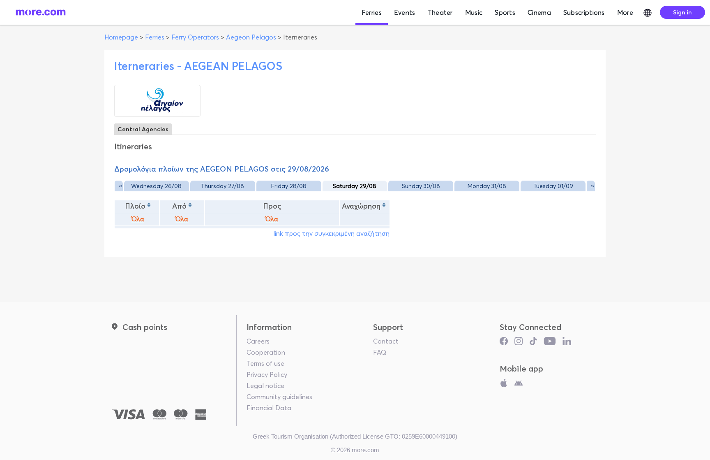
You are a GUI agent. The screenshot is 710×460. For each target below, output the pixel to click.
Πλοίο (135, 206)
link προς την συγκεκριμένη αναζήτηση (331, 233)
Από (179, 206)
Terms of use (265, 363)
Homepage (121, 37)
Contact (386, 341)
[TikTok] (533, 343)
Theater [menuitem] (440, 12)
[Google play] (518, 385)
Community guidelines (279, 397)
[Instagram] (518, 343)
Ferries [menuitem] (372, 12)
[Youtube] (550, 343)
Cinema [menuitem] (539, 12)
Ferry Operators (195, 37)
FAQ (379, 352)
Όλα (137, 219)
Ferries (154, 37)
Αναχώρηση (361, 206)
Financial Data (269, 408)
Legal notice (265, 385)
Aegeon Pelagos (251, 37)
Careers (258, 341)
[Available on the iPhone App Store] (504, 385)
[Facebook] (504, 343)
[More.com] (40, 12)
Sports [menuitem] (505, 12)
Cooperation (266, 352)
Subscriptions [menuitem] (584, 12)
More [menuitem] (625, 12)
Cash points (144, 327)
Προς (272, 206)
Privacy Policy (267, 374)
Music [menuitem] (474, 12)
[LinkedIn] (566, 343)
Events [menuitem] (404, 12)
